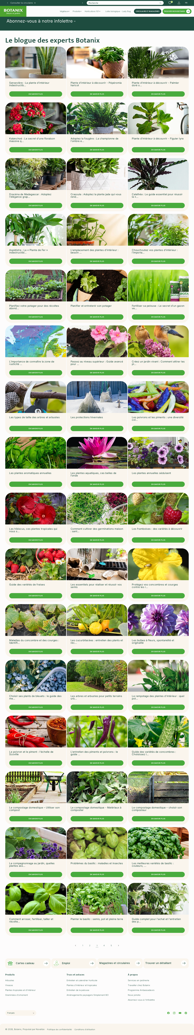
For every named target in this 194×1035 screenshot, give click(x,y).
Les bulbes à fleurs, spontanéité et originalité (153, 641)
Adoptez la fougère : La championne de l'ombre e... (95, 139)
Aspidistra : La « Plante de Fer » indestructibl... (28, 251)
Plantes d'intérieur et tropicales (82, 985)
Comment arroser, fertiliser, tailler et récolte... (31, 920)
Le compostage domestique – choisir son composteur (157, 808)
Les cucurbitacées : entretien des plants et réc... (97, 641)
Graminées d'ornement (16, 995)
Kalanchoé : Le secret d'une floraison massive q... (32, 139)
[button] (65, 11)
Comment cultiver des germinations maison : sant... (97, 530)
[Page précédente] (76, 945)
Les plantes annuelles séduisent (151, 473)
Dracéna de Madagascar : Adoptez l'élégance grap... (30, 195)
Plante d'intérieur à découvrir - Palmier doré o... (155, 84)
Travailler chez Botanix (139, 985)
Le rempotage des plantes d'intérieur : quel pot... (158, 697)
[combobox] (125, 3)
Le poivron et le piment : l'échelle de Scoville (31, 753)
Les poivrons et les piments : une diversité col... (157, 418)
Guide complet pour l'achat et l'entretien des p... (156, 920)
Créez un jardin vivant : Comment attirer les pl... (158, 362)
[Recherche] (161, 3)
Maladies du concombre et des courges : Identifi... (34, 641)
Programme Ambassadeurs (141, 990)
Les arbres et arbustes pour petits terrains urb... (96, 697)
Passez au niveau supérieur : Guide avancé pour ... (97, 362)
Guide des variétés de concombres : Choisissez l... (154, 753)
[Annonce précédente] (7, 2)
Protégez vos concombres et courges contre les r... (155, 585)
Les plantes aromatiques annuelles (30, 473)
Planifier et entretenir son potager (91, 306)
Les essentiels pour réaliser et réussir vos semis (96, 585)
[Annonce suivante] (82, 2)
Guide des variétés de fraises (27, 584)
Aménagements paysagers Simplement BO (88, 995)
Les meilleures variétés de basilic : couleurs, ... (153, 864)
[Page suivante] (118, 945)
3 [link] (97, 945)
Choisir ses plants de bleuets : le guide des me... (35, 697)
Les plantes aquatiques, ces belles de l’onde (93, 474)
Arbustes (9, 980)
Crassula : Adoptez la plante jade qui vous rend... (96, 195)
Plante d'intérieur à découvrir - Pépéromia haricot (96, 84)
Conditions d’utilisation (84, 1029)
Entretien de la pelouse (78, 990)
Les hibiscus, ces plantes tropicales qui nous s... (33, 530)
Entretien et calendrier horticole (82, 980)
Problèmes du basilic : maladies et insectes (97, 863)
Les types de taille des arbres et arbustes (34, 417)
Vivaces (9, 985)
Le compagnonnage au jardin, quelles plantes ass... (32, 864)
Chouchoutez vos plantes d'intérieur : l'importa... (155, 251)
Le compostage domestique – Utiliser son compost (34, 808)
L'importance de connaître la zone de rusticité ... (31, 362)
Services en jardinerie (138, 980)
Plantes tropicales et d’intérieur (20, 990)
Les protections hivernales (87, 417)
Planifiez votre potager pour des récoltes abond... (34, 307)
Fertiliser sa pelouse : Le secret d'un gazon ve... (158, 307)
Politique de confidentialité (59, 1029)
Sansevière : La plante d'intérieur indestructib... (29, 84)
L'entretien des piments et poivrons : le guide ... (94, 753)
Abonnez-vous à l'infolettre (141, 1000)
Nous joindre (134, 995)
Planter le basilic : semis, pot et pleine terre (97, 919)
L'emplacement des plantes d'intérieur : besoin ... (95, 251)
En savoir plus (36, 93)
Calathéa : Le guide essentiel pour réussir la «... (157, 195)
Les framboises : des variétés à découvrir (157, 529)
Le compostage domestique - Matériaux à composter (96, 808)
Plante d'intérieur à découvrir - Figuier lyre (158, 138)
